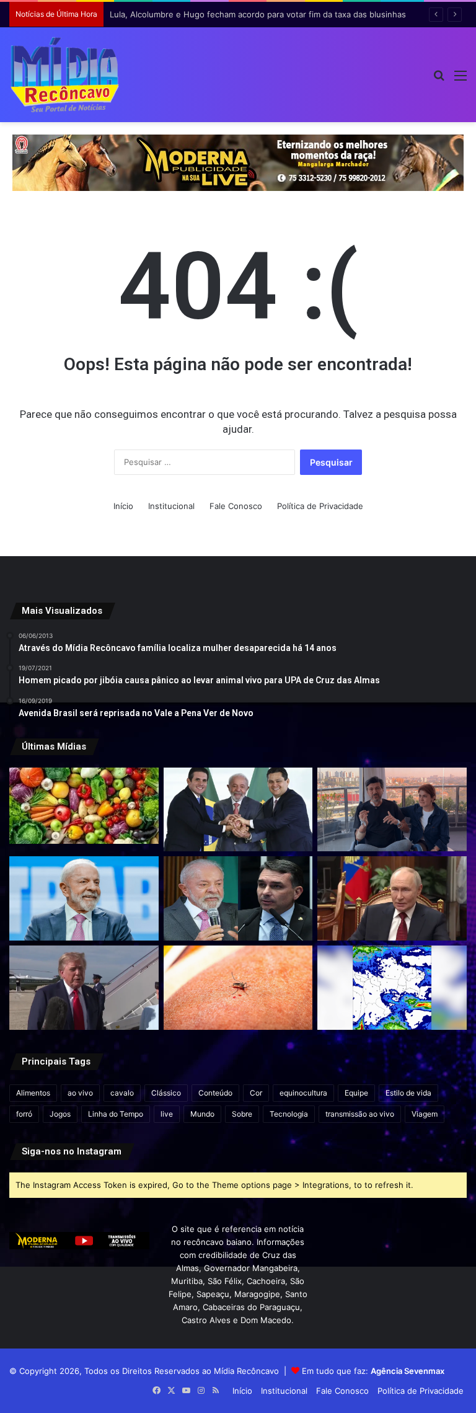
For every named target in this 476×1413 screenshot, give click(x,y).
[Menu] (460, 80)
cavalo (122, 1092)
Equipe (356, 1092)
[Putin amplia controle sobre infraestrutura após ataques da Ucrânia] (392, 898)
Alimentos (33, 1092)
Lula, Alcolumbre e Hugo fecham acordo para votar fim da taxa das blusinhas (258, 14)
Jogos (60, 1113)
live (167, 1113)
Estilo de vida (408, 1092)
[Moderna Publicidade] (238, 162)
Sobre (242, 1113)
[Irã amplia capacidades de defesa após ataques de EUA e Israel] (84, 988)
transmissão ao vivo (359, 1113)
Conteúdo (215, 1092)
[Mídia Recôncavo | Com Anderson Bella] (64, 74)
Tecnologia (289, 1113)
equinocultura (303, 1092)
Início (123, 506)
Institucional (171, 506)
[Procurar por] (439, 80)
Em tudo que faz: (373, 1371)
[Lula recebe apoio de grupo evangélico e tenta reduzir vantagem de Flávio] (84, 898)
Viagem (425, 1113)
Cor (256, 1092)
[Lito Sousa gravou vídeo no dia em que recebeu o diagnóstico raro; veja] (392, 810)
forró (24, 1113)
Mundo (202, 1113)
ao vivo (80, 1092)
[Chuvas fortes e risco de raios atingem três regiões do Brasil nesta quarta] (392, 988)
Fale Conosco (235, 506)
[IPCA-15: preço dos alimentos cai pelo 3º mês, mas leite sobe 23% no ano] (84, 806)
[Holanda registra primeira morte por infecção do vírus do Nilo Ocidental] (238, 988)
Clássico (166, 1092)
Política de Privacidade (320, 506)
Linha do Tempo (115, 1113)
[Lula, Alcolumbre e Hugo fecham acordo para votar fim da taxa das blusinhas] (238, 810)
